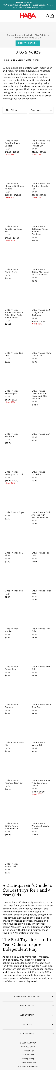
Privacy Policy (28, 1058)
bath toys (23, 92)
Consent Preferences (28, 1066)
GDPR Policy (28, 1055)
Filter (13, 110)
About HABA (27, 1015)
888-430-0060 (28, 1047)
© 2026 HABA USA (28, 1043)
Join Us (27, 1024)
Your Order (27, 1005)
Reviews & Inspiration (27, 996)
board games (16, 89)
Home (6, 60)
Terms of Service (28, 1062)
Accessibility (28, 1051)
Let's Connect (27, 1034)
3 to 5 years (17, 60)
